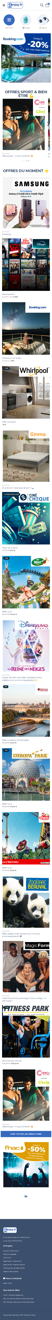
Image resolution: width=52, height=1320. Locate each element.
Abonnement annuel (11, 1061)
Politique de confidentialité (14, 1268)
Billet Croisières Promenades (15, 740)
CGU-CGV (7, 1258)
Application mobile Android (14, 1265)
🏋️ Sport (43, 28)
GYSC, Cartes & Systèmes (13, 1295)
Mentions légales (9, 1254)
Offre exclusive (9, 422)
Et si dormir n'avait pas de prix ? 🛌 (18, 488)
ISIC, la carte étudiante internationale (18, 1299)
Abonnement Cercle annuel (15, 154)
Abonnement (8, 294)
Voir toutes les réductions (26, 1134)
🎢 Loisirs (26, 28)
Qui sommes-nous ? (11, 1251)
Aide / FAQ (7, 1283)
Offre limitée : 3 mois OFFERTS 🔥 (17, 1127)
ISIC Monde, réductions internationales (18, 1302)
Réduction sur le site (11, 358)
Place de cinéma (10, 548)
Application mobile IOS (12, 1261)
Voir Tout (9, 28)
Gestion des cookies (10, 1271)
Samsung (6, 234)
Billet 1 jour (7, 611)
